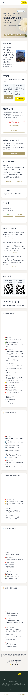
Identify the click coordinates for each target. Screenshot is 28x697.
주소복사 (20, 214)
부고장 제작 (19, 181)
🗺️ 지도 (8, 214)
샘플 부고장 (8, 181)
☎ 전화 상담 (8, 97)
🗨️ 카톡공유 (20, 98)
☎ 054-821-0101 (20, 34)
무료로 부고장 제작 (21, 694)
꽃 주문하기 (14, 130)
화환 (8, 34)
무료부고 (12, 34)
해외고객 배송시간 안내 (14, 125)
